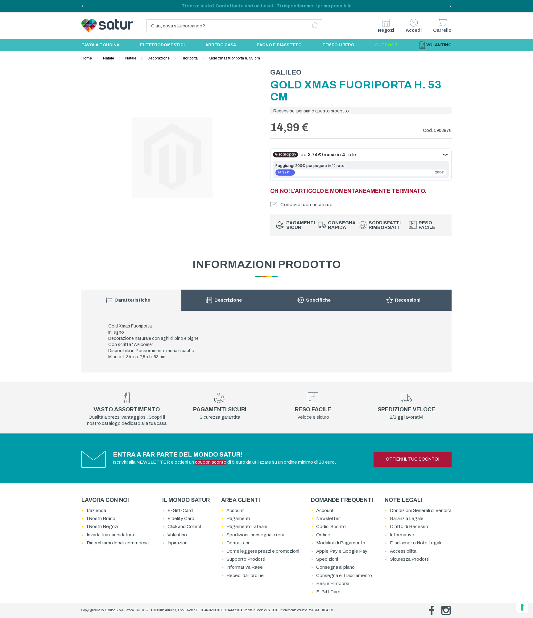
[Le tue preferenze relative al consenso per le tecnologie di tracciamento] (522, 607)
